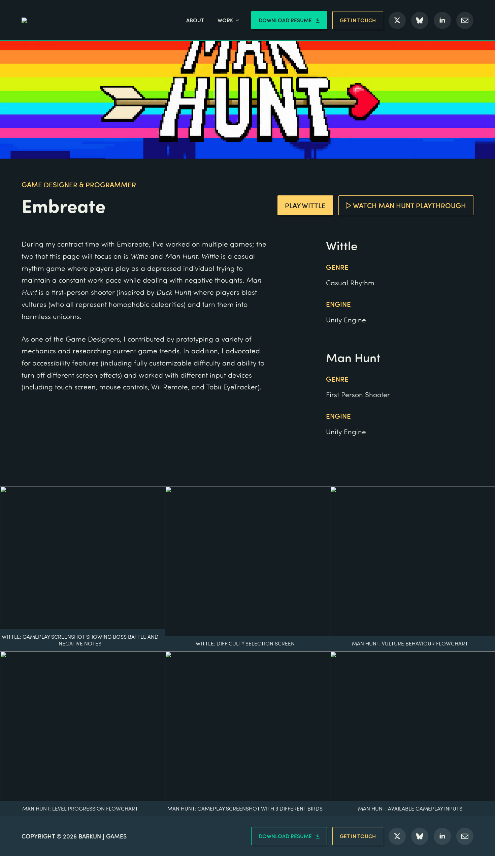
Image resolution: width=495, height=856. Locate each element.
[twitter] (397, 20)
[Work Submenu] (239, 20)
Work (225, 20)
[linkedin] (442, 20)
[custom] (419, 20)
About (195, 20)
